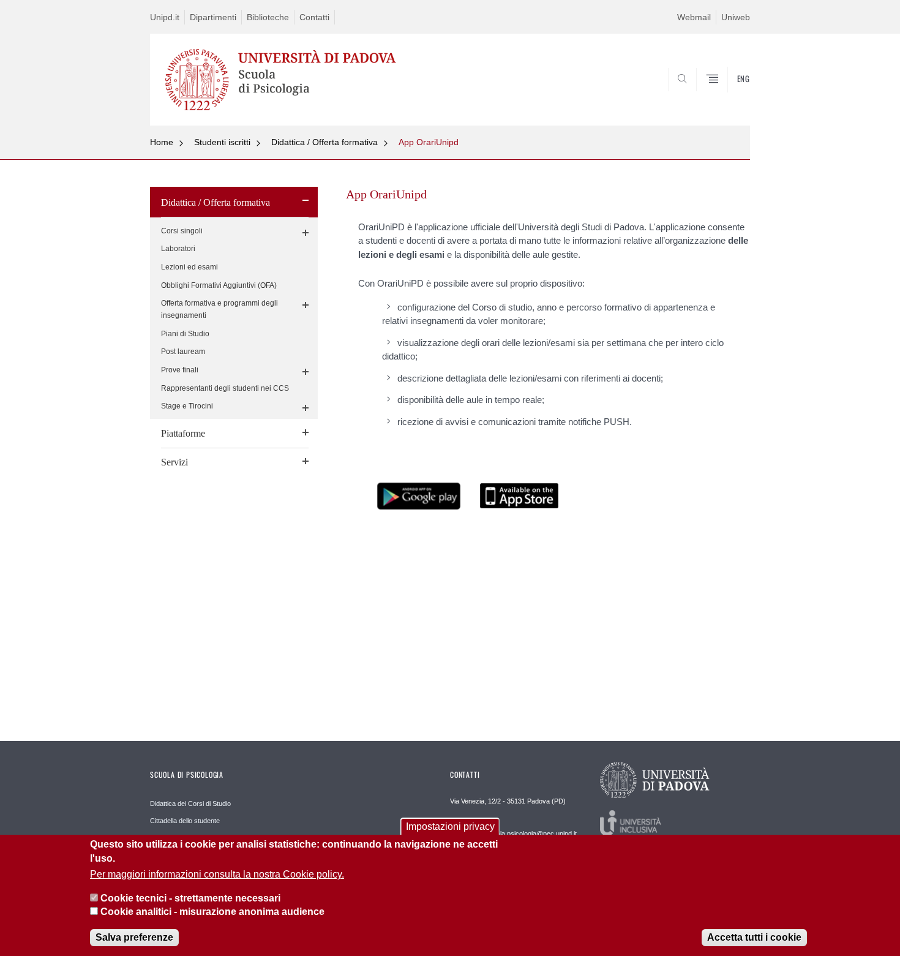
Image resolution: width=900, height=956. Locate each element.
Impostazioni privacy (450, 826)
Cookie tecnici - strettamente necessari (190, 898)
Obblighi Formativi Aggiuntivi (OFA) (219, 285)
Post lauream (183, 351)
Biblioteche (268, 17)
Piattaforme (183, 433)
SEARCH (728, 96)
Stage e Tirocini (187, 406)
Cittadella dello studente (185, 820)
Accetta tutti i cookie (754, 937)
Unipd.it (164, 17)
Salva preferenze (134, 937)
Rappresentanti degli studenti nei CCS (225, 388)
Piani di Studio (185, 333)
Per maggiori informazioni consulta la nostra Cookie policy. (217, 875)
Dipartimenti (213, 17)
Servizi (174, 462)
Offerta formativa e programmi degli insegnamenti (219, 309)
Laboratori (178, 248)
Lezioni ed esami (189, 267)
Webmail (694, 17)
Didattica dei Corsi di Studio (190, 803)
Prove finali (179, 370)
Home (161, 142)
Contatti (314, 17)
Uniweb (735, 17)
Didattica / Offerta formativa (324, 142)
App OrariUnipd (429, 142)
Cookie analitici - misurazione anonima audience (212, 912)
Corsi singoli (182, 231)
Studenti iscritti (222, 142)
